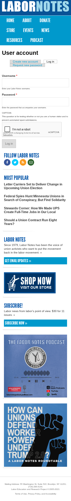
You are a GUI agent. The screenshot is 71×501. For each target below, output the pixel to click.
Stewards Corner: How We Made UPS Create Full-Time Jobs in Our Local (32, 210)
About (27, 20)
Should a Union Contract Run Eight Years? (30, 222)
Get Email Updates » (18, 260)
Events (28, 30)
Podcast (36, 40)
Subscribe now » (16, 323)
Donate (45, 20)
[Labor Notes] (35, 6)
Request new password (27, 65)
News (45, 30)
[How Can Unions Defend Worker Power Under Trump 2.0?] (35, 465)
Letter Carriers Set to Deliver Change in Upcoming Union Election (33, 186)
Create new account (25, 61)
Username (9, 75)
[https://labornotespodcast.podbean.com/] (35, 396)
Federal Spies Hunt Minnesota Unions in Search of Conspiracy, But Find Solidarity (35, 198)
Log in (52, 61)
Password (9, 94)
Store (11, 30)
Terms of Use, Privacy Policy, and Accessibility (35, 494)
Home (10, 20)
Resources (14, 40)
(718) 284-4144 (35, 487)
